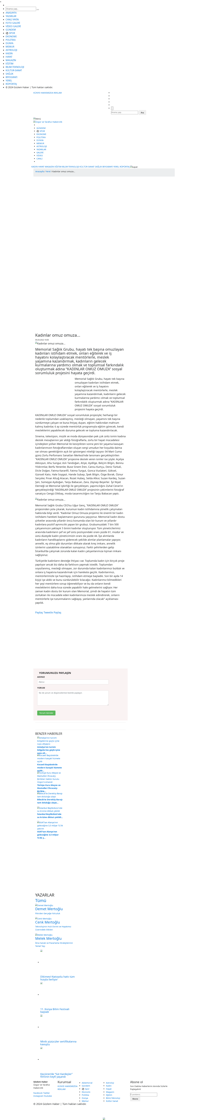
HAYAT (9, 56)
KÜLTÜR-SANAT (14, 70)
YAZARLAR (11, 16)
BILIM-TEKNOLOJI (15, 67)
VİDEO (40, 155)
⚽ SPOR (10, 33)
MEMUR (10, 46)
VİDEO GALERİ (13, 26)
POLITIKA (11, 39)
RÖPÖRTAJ (11, 83)
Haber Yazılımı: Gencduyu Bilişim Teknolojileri (104, 1111)
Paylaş (39, 612)
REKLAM (58, 92)
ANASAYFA (11, 12)
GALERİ (40, 152)
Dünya (85, 1098)
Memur (85, 1101)
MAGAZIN (11, 60)
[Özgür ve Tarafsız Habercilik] (47, 121)
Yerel (48, 171)
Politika (85, 1095)
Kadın (108, 1085)
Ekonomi (86, 1092)
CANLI (39, 158)
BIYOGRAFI (11, 77)
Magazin (110, 1092)
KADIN (9, 53)
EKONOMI (11, 36)
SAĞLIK (9, 73)
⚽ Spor (85, 1089)
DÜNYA (9, 43)
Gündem (86, 1085)
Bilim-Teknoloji (113, 1098)
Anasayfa (39, 171)
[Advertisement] (41, 217)
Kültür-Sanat (112, 1101)
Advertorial (87, 1082)
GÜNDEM (11, 29)
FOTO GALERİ (13, 22)
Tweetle (48, 612)
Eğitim (109, 1095)
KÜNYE (36, 92)
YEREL (9, 80)
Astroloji (110, 1082)
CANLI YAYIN (12, 19)
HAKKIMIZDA (47, 92)
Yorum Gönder (46, 713)
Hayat (108, 1089)
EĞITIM (9, 63)
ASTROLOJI (11, 50)
